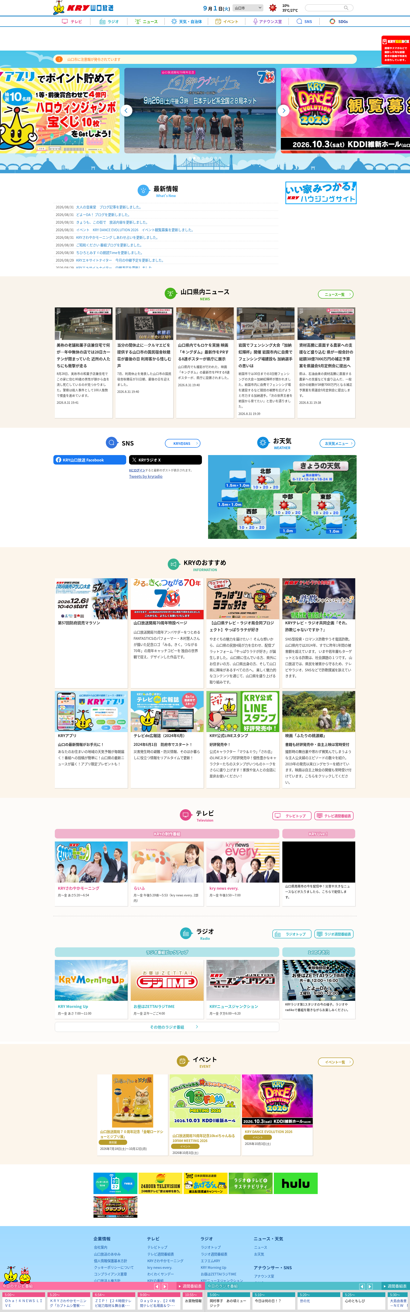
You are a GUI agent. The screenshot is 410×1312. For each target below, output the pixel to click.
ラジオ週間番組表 (337, 933)
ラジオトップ (296, 933)
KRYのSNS (181, 443)
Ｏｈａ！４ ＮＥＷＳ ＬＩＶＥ (24, 1303)
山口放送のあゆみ (107, 1253)
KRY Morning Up (213, 1267)
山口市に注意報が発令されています (94, 59)
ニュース (260, 1247)
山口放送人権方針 (107, 1280)
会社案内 (100, 1247)
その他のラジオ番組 (167, 1027)
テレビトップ (296, 815)
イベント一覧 (335, 1061)
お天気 (259, 1253)
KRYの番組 (155, 1280)
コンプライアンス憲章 (110, 1273)
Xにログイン (137, 470)
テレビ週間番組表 (337, 815)
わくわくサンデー (160, 1273)
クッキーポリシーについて (114, 1267)
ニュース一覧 (335, 294)
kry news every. (159, 1267)
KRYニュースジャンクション (222, 1280)
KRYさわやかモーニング (165, 1260)
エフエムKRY (210, 1260)
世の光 (305, 1300)
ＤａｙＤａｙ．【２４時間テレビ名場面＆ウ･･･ (157, 1303)
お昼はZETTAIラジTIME (218, 1273)
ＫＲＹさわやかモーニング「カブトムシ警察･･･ (68, 1303)
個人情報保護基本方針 (110, 1260)
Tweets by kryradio (146, 476)
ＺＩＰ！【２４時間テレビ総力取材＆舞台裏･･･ (113, 1303)
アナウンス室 (264, 1276)
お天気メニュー (336, 443)
